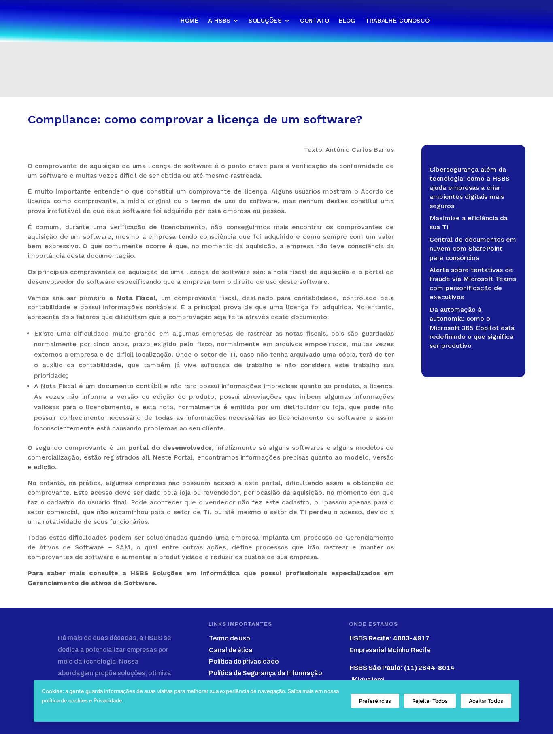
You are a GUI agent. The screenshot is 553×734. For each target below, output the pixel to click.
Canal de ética (231, 650)
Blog (347, 20)
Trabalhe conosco (397, 20)
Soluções (265, 20)
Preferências (375, 701)
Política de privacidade (244, 661)
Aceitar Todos (486, 701)
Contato (314, 20)
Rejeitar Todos (430, 701)
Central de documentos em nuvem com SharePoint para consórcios (473, 249)
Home (189, 20)
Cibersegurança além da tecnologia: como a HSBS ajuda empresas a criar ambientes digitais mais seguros (470, 188)
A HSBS (219, 20)
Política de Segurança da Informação (265, 673)
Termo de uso (229, 638)
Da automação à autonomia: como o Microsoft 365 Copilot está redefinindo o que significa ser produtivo (472, 328)
